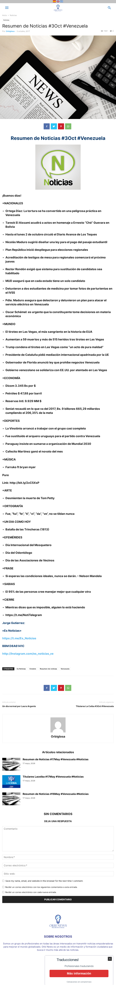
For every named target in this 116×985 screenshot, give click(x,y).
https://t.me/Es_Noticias (19, 638)
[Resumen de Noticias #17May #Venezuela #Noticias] (11, 764)
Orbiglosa (10, 31)
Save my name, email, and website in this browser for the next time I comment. (44, 881)
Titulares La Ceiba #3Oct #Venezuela (95, 706)
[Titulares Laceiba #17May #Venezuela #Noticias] (11, 782)
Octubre (32, 669)
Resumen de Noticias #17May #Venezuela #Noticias (56, 759)
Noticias (13, 15)
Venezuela (65, 669)
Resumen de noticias (48, 669)
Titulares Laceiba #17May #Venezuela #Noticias (53, 776)
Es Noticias (21, 669)
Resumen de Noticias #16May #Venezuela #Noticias (56, 793)
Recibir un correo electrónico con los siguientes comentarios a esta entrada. (41, 887)
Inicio (4, 15)
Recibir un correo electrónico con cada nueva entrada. (30, 892)
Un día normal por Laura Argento (19, 706)
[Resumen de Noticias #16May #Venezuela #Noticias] (11, 799)
